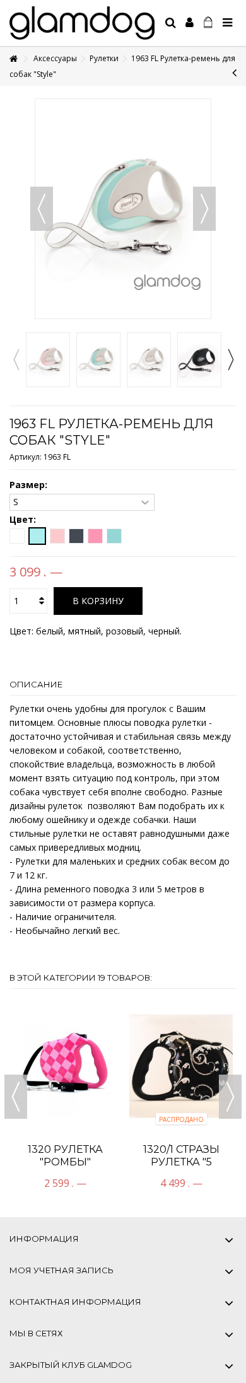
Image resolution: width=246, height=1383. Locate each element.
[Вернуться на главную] (13, 59)
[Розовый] (57, 536)
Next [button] (230, 359)
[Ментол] (37, 536)
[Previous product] (234, 72)
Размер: (29, 485)
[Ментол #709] (114, 536)
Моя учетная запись (61, 1270)
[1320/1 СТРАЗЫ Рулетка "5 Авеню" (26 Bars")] (181, 1066)
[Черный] (76, 536)
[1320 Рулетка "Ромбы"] (65, 1066)
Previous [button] (15, 359)
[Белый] (17, 536)
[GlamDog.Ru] (82, 23)
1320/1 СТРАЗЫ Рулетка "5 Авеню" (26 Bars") (181, 1162)
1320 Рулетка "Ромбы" (65, 1155)
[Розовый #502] (95, 536)
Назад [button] (41, 209)
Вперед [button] (204, 209)
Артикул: (25, 457)
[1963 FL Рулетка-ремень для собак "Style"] (47, 360)
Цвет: (23, 519)
